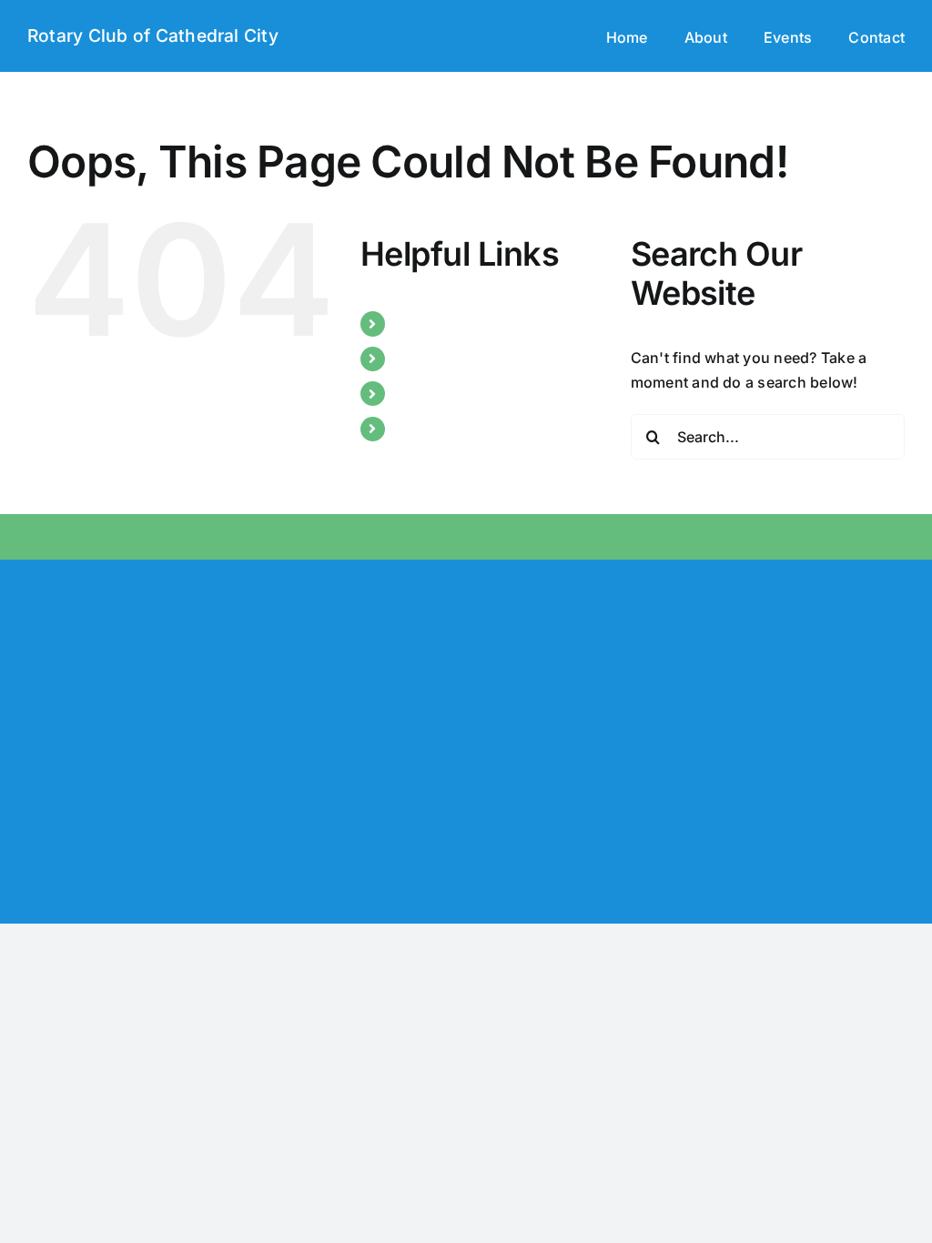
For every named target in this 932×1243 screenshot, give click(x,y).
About (416, 358)
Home (416, 323)
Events (419, 393)
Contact (423, 428)
